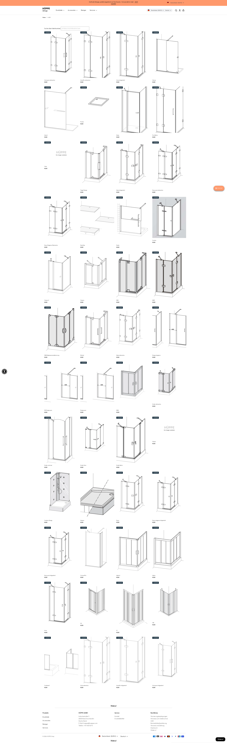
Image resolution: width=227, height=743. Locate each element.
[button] (176, 10)
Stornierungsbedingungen (159, 716)
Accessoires (72, 10)
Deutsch (123, 736)
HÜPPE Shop (50, 736)
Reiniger (83, 10)
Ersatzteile (59, 10)
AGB (152, 721)
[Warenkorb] (183, 10)
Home (44, 17)
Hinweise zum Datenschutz (159, 719)
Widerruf (113, 706)
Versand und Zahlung (157, 725)
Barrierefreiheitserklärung (159, 723)
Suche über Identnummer (52, 28)
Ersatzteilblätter (119, 719)
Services (92, 10)
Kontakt (117, 716)
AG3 (49, 17)
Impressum (154, 728)
